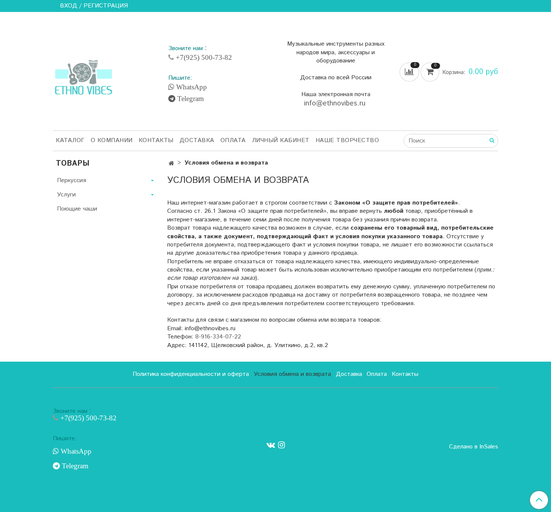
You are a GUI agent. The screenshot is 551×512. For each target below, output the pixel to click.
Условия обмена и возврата (292, 374)
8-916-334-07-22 (218, 336)
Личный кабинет (281, 140)
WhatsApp (190, 87)
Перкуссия (71, 180)
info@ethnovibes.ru (336, 103)
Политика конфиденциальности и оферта (191, 374)
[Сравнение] (410, 72)
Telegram (189, 98)
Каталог (70, 140)
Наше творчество (347, 140)
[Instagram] (281, 445)
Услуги (66, 194)
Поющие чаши (77, 209)
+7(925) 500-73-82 (203, 57)
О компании (112, 140)
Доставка (197, 140)
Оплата (233, 140)
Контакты (156, 140)
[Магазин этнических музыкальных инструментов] (83, 73)
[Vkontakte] (271, 445)
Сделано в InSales (473, 447)
